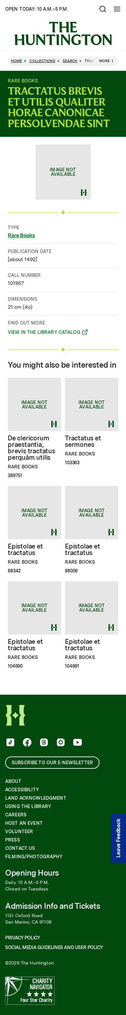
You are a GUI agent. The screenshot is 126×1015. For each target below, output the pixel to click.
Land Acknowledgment (35, 798)
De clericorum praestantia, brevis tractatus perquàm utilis (31, 447)
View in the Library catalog (44, 333)
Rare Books (21, 235)
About (13, 781)
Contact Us (20, 848)
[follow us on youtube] (76, 743)
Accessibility (22, 789)
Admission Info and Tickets (52, 906)
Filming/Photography (33, 856)
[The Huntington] (63, 33)
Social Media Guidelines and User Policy (54, 947)
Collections (42, 61)
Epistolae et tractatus (25, 549)
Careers (15, 814)
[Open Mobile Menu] (117, 9)
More (104, 61)
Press (12, 839)
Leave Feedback (118, 838)
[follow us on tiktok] (9, 743)
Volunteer (19, 831)
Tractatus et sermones (83, 441)
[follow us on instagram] (60, 743)
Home (16, 61)
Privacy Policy (22, 937)
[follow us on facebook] (26, 743)
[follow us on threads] (43, 743)
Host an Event (24, 823)
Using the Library (28, 806)
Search (70, 61)
